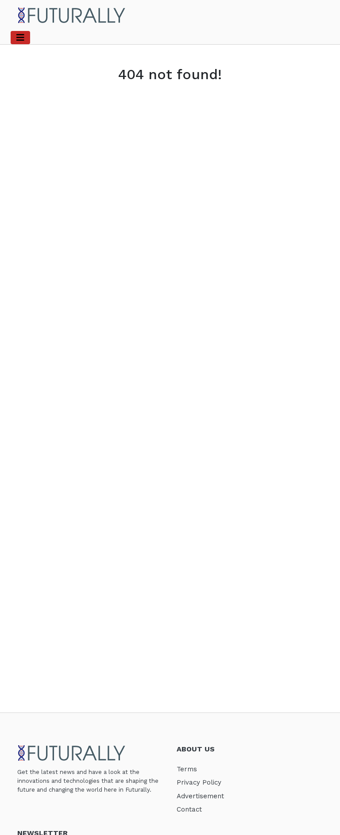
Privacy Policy (199, 782)
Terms (187, 769)
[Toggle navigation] (20, 37)
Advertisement (200, 796)
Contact (189, 809)
